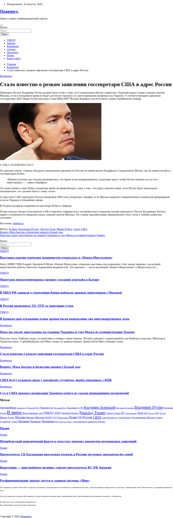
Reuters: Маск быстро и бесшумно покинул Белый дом (31, 232)
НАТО (48, 417)
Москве (30, 417)
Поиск (3, 27)
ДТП (57, 413)
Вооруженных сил (32, 413)
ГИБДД (11, 40)
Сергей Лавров (124, 417)
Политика (12, 52)
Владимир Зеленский (99, 407)
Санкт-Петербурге (109, 417)
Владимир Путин (29, 229)
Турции (14, 422)
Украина (23, 421)
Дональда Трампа (113, 413)
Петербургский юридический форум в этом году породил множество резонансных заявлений (68, 441)
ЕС (123, 413)
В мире (13, 229)
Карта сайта (13, 58)
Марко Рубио (64, 229)
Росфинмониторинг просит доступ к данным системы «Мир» (45, 480)
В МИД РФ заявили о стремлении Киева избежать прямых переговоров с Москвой (61, 292)
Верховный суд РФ (75, 408)
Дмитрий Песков (69, 413)
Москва (20, 417)
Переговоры (63, 417)
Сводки (11, 49)
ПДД (55, 417)
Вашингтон (46, 407)
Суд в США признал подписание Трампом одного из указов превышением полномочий (64, 393)
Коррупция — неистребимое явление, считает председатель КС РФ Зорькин (55, 467)
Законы (11, 43)
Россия (87, 417)
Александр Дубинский (26, 408)
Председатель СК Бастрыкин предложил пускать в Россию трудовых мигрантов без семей (66, 454)
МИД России (160, 413)
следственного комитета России (89, 421)
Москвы (40, 417)
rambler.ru (18, 223)
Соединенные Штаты (143, 417)
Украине (35, 421)
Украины (47, 421)
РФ (80, 417)
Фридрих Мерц (65, 422)
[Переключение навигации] (1, 25)
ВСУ (38, 408)
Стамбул (159, 417)
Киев (140, 413)
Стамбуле (5, 421)
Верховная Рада (60, 408)
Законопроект (131, 413)
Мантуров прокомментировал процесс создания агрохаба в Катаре (49, 279)
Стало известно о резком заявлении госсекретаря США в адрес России (52, 354)
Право (10, 55)
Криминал (13, 46)
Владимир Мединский (125, 408)
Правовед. (9, 11)
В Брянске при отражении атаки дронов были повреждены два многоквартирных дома (64, 319)
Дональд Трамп (92, 412)
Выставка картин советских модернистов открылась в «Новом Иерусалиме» (56, 257)
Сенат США (80, 229)
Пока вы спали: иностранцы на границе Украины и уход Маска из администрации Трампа (52, 235)
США (97, 417)
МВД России (149, 413)
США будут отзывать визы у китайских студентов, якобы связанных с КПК (56, 380)
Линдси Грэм (47, 229)
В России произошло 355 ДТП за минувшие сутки (36, 306)
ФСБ (57, 422)
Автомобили (8, 407)
